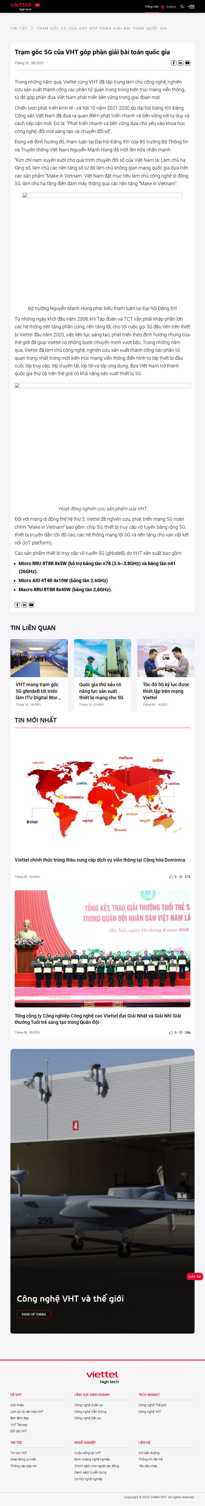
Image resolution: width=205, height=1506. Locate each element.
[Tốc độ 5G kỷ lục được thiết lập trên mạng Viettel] (166, 658)
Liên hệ (195, 1276)
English (171, 7)
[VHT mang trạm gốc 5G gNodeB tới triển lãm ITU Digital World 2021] (39, 658)
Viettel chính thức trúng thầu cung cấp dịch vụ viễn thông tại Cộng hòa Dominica (100, 860)
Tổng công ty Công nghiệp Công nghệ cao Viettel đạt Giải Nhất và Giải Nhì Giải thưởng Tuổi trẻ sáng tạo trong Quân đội (98, 1019)
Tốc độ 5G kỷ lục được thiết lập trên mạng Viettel (166, 691)
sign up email (34, 1314)
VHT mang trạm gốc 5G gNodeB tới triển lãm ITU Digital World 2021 (38, 691)
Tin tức (19, 28)
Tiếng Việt (152, 7)
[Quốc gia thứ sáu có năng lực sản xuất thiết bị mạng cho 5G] (102, 658)
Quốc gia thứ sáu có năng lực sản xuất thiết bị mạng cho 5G (101, 691)
